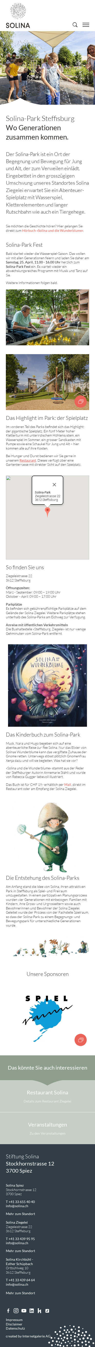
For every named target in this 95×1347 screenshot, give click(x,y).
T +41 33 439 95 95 (20, 1239)
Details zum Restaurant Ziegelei (47, 1101)
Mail (67, 784)
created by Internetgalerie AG (28, 1336)
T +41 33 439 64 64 (20, 1280)
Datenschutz (15, 1328)
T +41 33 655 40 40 (20, 1202)
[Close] (54, 485)
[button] (47, 512)
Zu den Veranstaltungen (47, 1133)
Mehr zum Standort (20, 1214)
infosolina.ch (17, 1206)
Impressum (14, 1320)
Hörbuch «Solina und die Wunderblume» (52, 230)
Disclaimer (14, 1324)
